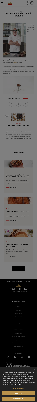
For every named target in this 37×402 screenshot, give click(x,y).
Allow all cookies (18, 398)
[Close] (34, 370)
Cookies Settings (18, 388)
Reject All (18, 393)
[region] (18, 384)
